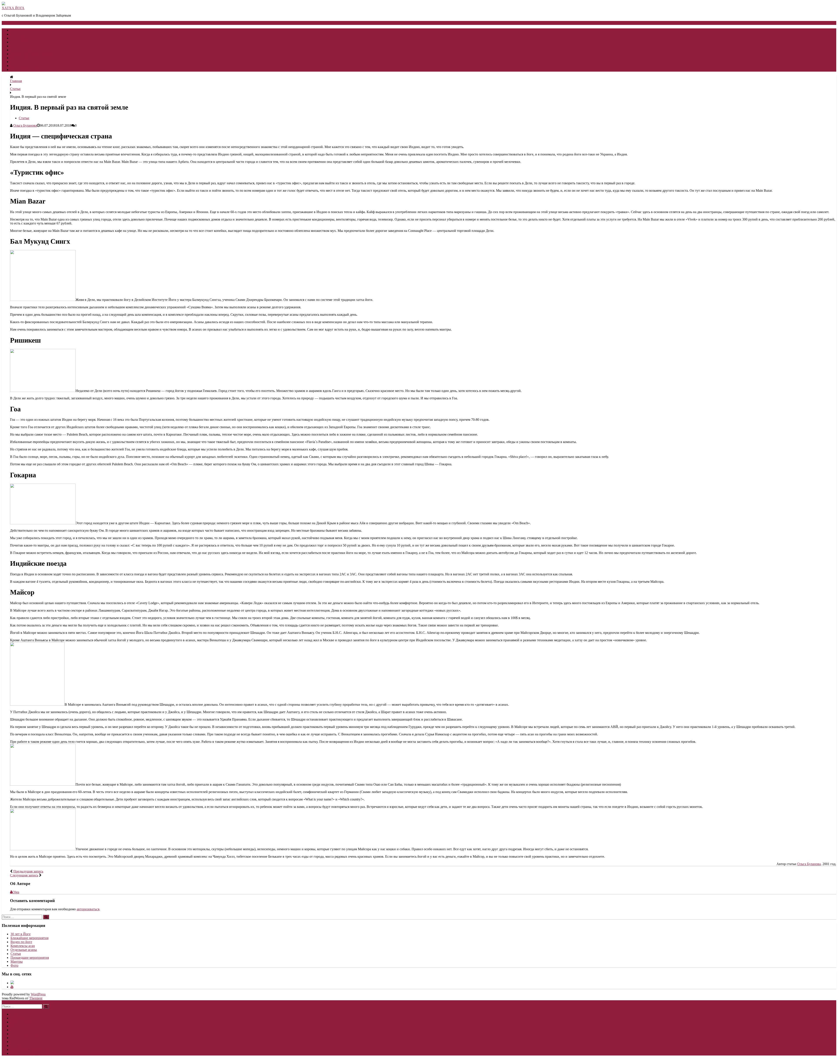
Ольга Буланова (25, 125)
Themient (35, 998)
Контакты (17, 62)
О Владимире (20, 38)
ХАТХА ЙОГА (13, 8)
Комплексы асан (22, 946)
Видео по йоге (21, 58)
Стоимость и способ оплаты (31, 54)
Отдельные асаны (23, 950)
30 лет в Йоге (20, 42)
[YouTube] (12, 987)
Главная (16, 30)
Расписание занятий (25, 46)
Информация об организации (32, 65)
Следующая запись (24, 875)
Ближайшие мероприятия (29, 938)
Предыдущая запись (28, 871)
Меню (12, 23)
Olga (15, 892)
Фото (14, 965)
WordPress (38, 994)
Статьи (15, 89)
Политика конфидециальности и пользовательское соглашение (57, 69)
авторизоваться (88, 909)
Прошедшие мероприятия (29, 957)
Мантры (16, 961)
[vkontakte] (12, 983)
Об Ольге (17, 34)
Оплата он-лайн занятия (28, 50)
